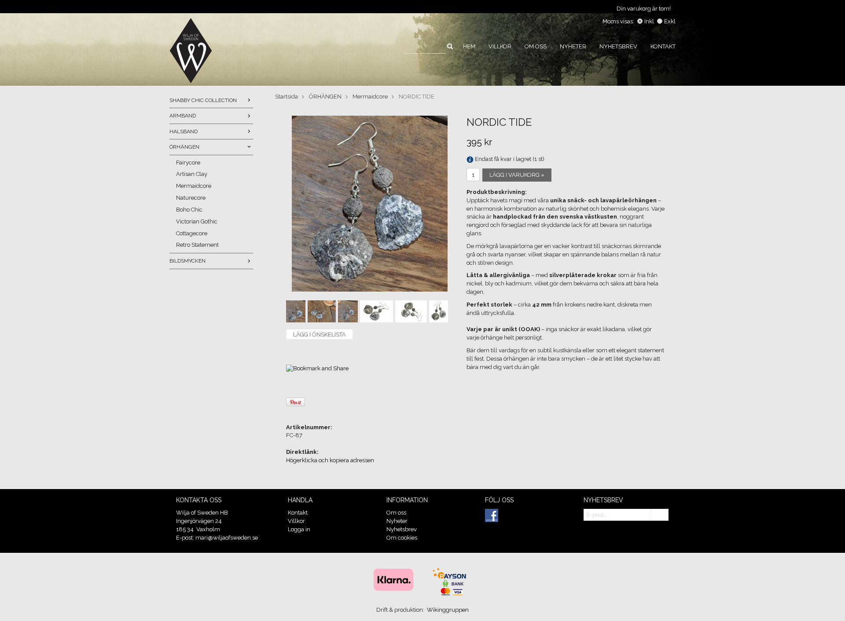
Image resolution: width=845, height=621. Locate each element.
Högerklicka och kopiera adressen (330, 460)
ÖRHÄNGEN (184, 147)
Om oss (536, 46)
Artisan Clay (191, 174)
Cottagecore (191, 233)
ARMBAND (182, 116)
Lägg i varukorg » (516, 175)
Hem (469, 46)
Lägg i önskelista (319, 334)
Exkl (670, 21)
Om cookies (401, 537)
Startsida (286, 96)
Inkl (649, 21)
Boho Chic (189, 209)
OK (660, 515)
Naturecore (191, 197)
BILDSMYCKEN (187, 261)
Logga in (299, 529)
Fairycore (188, 162)
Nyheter (573, 46)
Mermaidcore (193, 186)
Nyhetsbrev (618, 46)
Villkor (500, 46)
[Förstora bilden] (370, 203)
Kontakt (663, 46)
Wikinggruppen (448, 609)
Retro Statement (197, 244)
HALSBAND (183, 131)
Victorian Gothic (196, 221)
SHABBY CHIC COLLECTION (203, 100)
